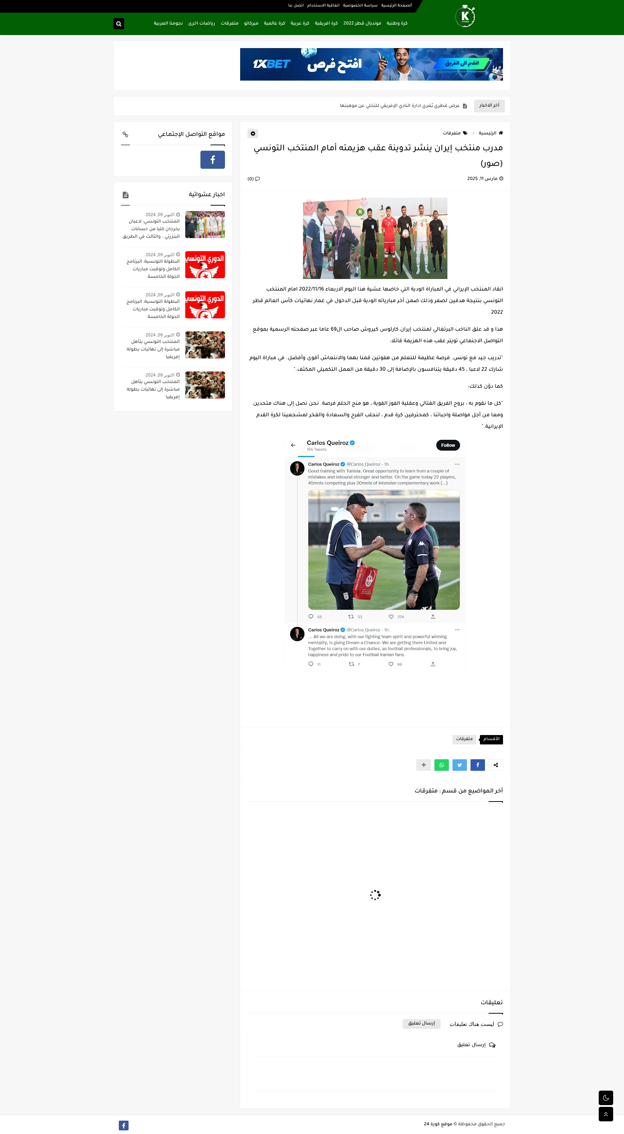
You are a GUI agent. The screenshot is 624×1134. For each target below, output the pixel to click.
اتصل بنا (296, 6)
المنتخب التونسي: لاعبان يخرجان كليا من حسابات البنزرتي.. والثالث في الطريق (151, 229)
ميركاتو (251, 23)
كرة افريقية (326, 23)
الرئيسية (488, 133)
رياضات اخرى (201, 23)
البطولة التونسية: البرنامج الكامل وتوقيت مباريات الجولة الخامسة (153, 269)
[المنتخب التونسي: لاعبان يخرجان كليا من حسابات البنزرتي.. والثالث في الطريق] (205, 224)
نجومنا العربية (168, 23)
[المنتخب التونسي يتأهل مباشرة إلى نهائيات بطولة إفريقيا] (205, 344)
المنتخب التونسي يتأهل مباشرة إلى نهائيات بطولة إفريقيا (153, 350)
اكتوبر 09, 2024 (160, 214)
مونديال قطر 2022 (362, 23)
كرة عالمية (274, 23)
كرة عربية (300, 23)
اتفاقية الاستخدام (323, 6)
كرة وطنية (397, 23)
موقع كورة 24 (438, 1124)
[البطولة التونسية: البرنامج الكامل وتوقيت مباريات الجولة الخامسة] (205, 264)
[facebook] (212, 160)
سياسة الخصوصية (360, 6)
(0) (251, 179)
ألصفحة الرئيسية (396, 6)
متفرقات (230, 23)
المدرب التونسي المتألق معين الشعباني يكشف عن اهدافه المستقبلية (386, 106)
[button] (478, 765)
